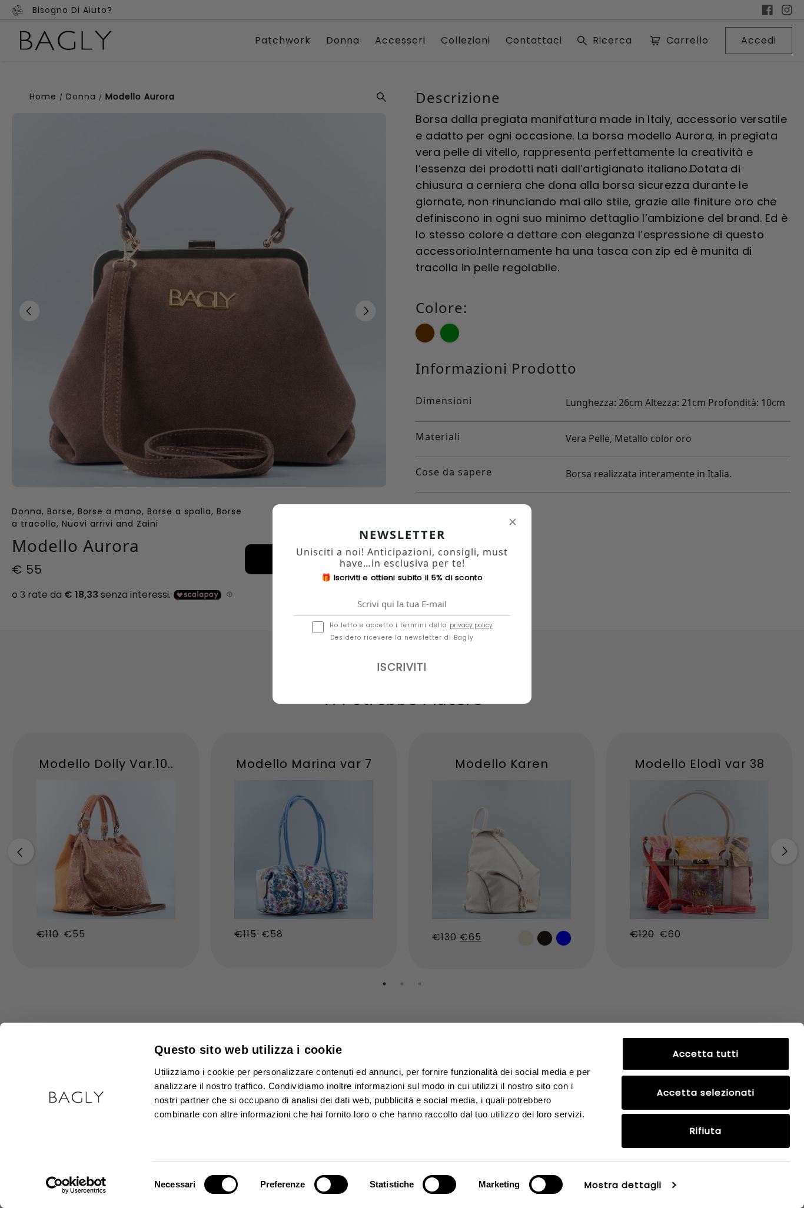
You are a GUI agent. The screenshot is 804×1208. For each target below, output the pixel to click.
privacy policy (471, 625)
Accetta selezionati (706, 1092)
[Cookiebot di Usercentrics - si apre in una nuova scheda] (76, 1185)
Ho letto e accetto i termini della (411, 625)
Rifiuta (706, 1130)
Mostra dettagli (623, 1185)
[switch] (331, 1184)
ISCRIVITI (402, 667)
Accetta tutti (706, 1053)
